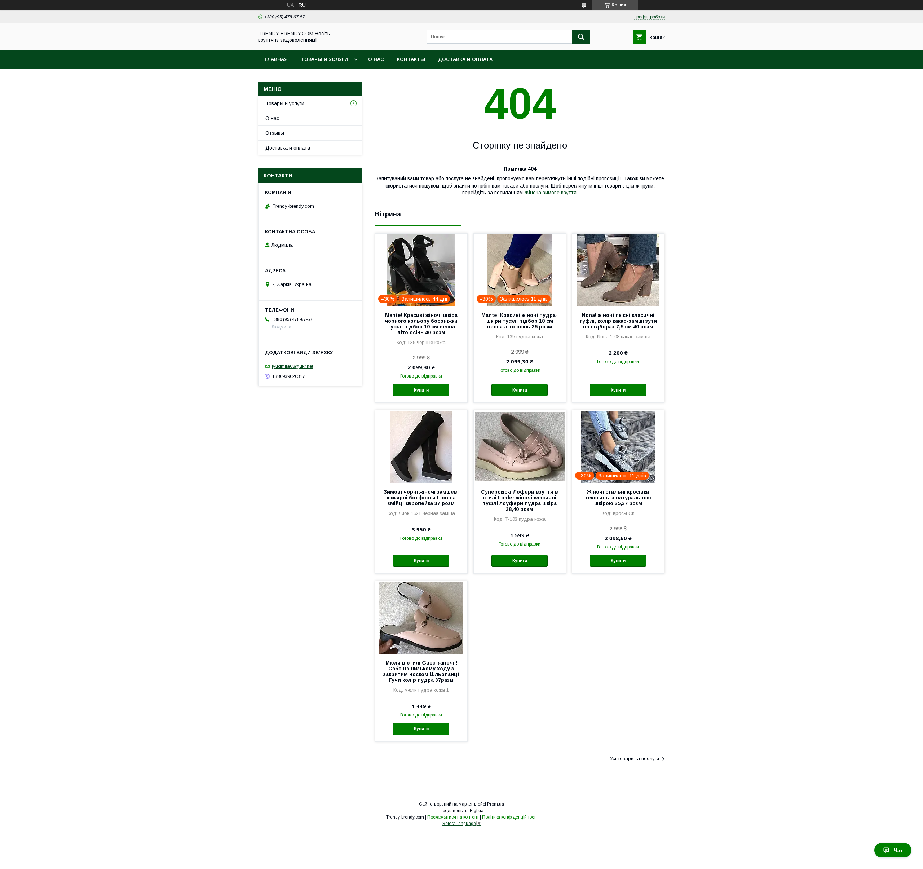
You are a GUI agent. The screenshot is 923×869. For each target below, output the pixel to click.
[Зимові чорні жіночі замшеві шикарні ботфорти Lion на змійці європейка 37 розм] (421, 446)
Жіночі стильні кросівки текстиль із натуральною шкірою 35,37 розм (618, 497)
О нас (376, 59)
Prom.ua (495, 804)
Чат (898, 850)
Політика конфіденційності (509, 817)
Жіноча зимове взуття (550, 192)
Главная (276, 59)
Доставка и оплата (465, 59)
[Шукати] (581, 37)
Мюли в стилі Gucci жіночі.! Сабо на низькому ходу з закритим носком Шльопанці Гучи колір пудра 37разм (421, 671)
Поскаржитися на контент (453, 817)
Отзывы (274, 133)
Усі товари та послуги (634, 758)
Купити (421, 390)
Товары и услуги (324, 59)
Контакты (411, 59)
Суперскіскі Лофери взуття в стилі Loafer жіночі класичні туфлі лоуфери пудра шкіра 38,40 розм (519, 500)
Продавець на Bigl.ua (461, 810)
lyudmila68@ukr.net (292, 366)
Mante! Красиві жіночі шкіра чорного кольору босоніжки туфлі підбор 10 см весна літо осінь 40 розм (421, 323)
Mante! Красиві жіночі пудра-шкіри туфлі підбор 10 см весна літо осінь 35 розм (519, 321)
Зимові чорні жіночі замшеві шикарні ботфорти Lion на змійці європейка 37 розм (421, 497)
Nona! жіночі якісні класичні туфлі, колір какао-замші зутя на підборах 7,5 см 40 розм (618, 321)
